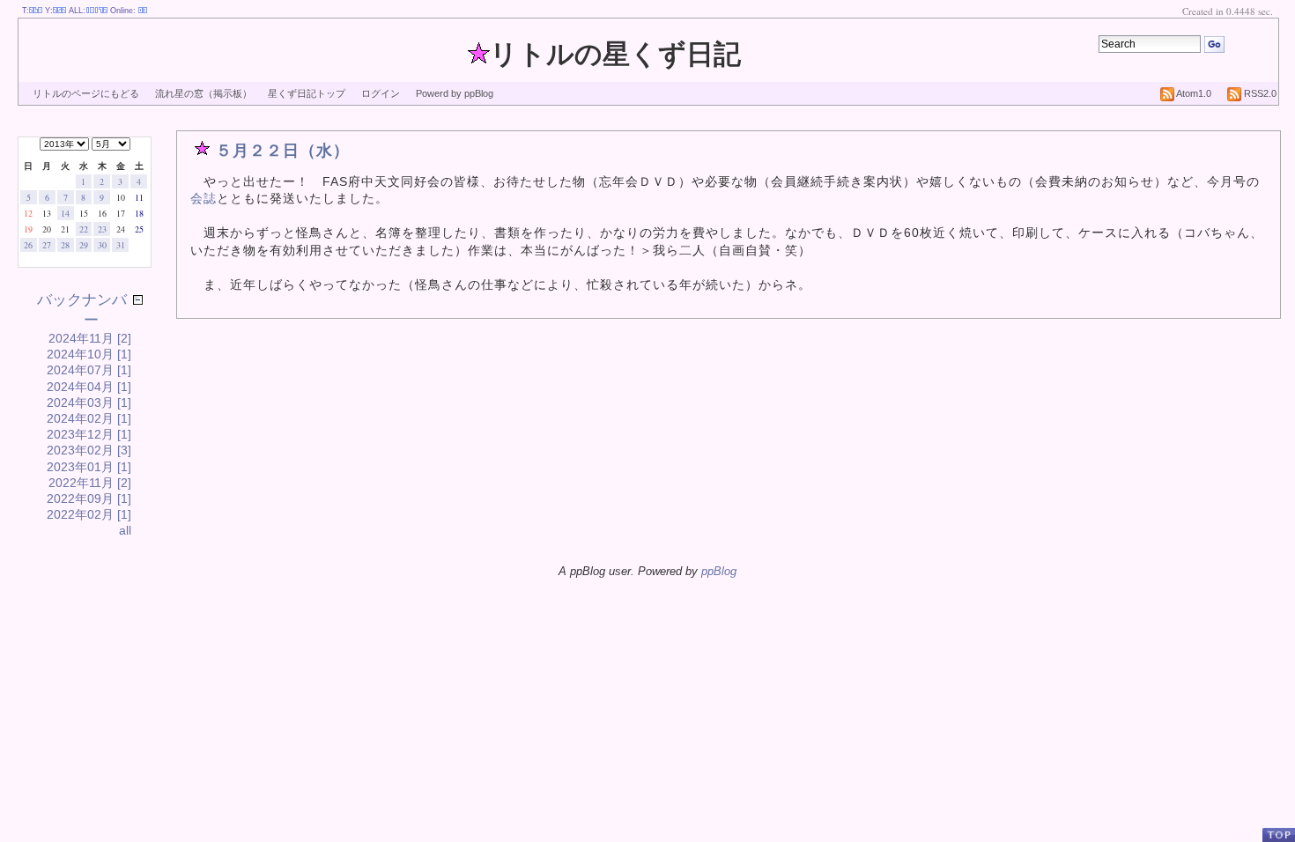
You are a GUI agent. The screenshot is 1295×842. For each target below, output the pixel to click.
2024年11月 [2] (89, 338)
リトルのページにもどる (86, 93)
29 (83, 245)
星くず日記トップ (306, 93)
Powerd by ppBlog (454, 93)
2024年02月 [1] (89, 418)
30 (102, 245)
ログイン (380, 93)
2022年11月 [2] (89, 483)
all (125, 530)
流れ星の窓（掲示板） (203, 93)
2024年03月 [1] (89, 402)
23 (102, 229)
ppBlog (718, 571)
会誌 (203, 198)
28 (65, 245)
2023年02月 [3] (89, 450)
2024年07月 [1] (89, 370)
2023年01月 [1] (89, 467)
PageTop (1278, 834)
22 (83, 229)
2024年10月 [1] (89, 354)
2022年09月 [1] (89, 498)
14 (65, 213)
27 (46, 245)
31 (120, 245)
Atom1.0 (1192, 93)
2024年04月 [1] (89, 387)
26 (28, 245)
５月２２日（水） (283, 150)
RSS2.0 (1258, 93)
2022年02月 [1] (89, 514)
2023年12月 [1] (89, 434)
